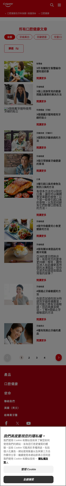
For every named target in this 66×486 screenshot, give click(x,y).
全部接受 (28, 479)
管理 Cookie (28, 469)
